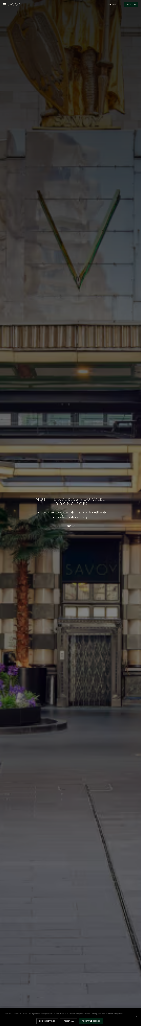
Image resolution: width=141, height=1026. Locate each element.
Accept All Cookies (91, 1021)
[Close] (137, 1017)
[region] (70, 1017)
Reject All (69, 1021)
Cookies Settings (47, 1021)
